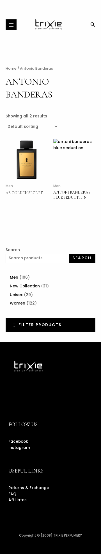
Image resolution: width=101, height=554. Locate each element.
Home (11, 68)
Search (13, 250)
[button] (92, 25)
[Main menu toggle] (11, 24)
